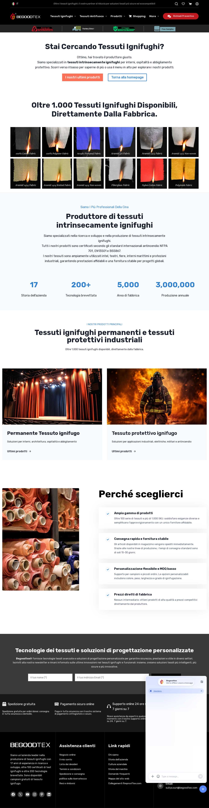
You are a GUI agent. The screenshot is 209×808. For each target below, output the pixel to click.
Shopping (139, 16)
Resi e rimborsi (67, 783)
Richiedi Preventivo (183, 16)
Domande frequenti (119, 773)
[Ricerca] (176, 3)
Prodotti (116, 16)
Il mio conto (65, 759)
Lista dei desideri (68, 764)
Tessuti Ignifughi (61, 16)
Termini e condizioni (70, 769)
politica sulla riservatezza (73, 778)
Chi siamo (113, 754)
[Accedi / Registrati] (197, 3)
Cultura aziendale (117, 764)
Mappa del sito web (118, 778)
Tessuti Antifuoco (92, 16)
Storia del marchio (118, 769)
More (152, 16)
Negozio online (67, 754)
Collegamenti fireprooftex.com (124, 783)
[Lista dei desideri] (183, 3)
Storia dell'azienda (118, 759)
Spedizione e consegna (72, 773)
